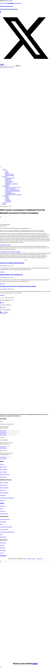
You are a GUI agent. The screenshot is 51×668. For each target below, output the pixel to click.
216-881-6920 (3, 448)
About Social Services (5, 519)
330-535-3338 (3, 433)
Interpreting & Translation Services (12, 191)
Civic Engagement (4, 529)
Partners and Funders (5, 474)
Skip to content (9, 0)
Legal (1, 534)
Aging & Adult (3, 522)
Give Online (2, 506)
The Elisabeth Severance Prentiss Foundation (10, 252)
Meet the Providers (4, 487)
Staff (6, 170)
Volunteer (7, 197)
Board (6, 171)
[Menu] (0, 167)
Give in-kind (2, 511)
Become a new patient (10, 177)
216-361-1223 (3, 457)
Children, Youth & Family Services (12, 187)
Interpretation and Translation (7, 532)
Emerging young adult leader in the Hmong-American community (18, 286)
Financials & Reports (9, 175)
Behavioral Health (9, 181)
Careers (6, 198)
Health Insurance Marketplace (11, 183)
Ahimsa (1, 524)
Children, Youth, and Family (6, 527)
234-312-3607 (3, 432)
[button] (0, 11)
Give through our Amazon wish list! (9, 9)
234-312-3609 (3, 435)
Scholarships (8, 200)
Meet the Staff (3, 467)
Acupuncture (8, 182)
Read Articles (3, 543)
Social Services (6, 186)
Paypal (1, 508)
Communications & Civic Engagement (13, 194)
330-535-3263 (3, 430)
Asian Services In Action (5, 245)
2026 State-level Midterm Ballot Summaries (12, 263)
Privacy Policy (31, 558)
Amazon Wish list (4, 513)
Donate (4, 203)
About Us (2, 464)
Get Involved (5, 195)
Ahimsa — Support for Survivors (12, 189)
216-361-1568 (3, 458)
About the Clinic (3, 485)
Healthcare (5, 176)
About (4, 169)
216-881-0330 (3, 446)
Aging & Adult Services (10, 188)
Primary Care (8, 180)
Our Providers (8, 179)
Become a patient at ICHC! (6, 6)
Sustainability (3, 537)
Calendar (7, 173)
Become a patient (4, 482)
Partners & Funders (9, 174)
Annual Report (3, 477)
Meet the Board (3, 469)
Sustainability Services (10, 193)
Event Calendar (3, 472)
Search (1, 65)
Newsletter (7, 199)
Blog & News (8, 201)
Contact (4, 204)
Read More (2, 271)
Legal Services (8, 192)
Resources (7, 185)
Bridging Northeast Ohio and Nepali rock (11, 275)
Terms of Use (40, 558)
